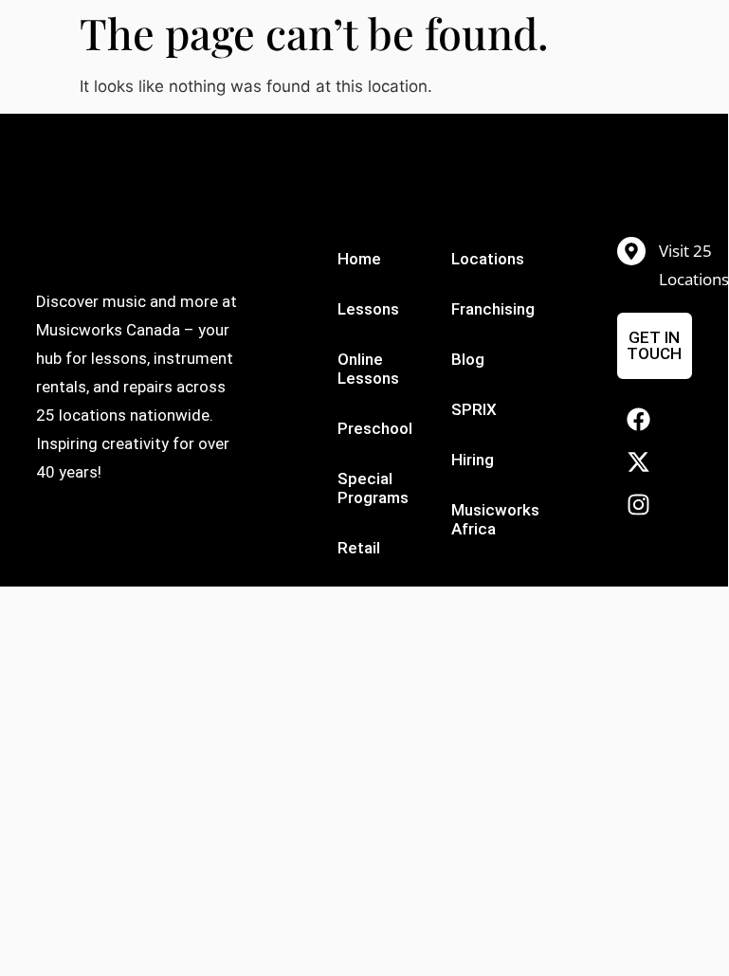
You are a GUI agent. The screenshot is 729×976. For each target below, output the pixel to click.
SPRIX (474, 409)
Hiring (472, 459)
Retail (358, 547)
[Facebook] (638, 419)
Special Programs (373, 488)
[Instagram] (638, 504)
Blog (467, 359)
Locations (487, 258)
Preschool (374, 428)
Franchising (493, 308)
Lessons (368, 308)
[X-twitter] (638, 462)
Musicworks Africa (494, 519)
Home (359, 258)
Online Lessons (368, 369)
